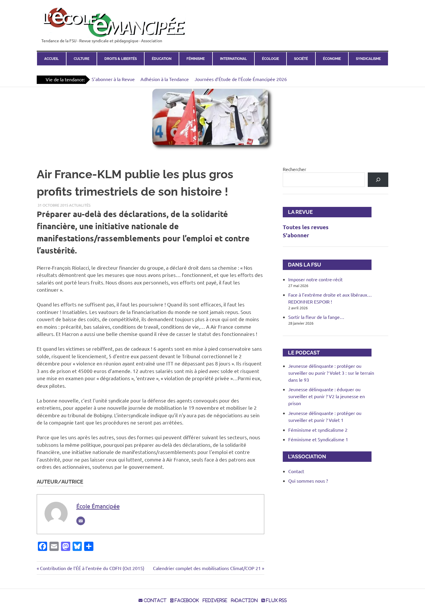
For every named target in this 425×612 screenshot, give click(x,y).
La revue (298, 212)
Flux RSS (276, 600)
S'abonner (296, 235)
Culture (81, 59)
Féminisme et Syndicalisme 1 (318, 439)
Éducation (161, 59)
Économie (332, 59)
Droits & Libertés (120, 59)
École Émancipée (98, 506)
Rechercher (294, 169)
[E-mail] (80, 521)
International (233, 59)
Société (301, 59)
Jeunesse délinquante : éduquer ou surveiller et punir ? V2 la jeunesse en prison (326, 396)
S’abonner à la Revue (113, 79)
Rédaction (244, 600)
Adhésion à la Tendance (165, 79)
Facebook (186, 600)
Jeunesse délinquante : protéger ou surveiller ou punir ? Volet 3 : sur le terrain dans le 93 (331, 373)
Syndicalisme (368, 59)
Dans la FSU (302, 265)
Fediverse (215, 600)
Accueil (51, 59)
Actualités (79, 205)
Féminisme (195, 59)
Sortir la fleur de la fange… (316, 317)
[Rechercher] (378, 179)
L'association (304, 456)
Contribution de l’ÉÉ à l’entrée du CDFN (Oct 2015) (92, 568)
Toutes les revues (305, 227)
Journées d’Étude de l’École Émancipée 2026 (241, 79)
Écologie (270, 59)
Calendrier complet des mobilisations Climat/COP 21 (207, 568)
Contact (296, 471)
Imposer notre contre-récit (315, 279)
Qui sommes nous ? (308, 481)
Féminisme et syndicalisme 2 (318, 430)
